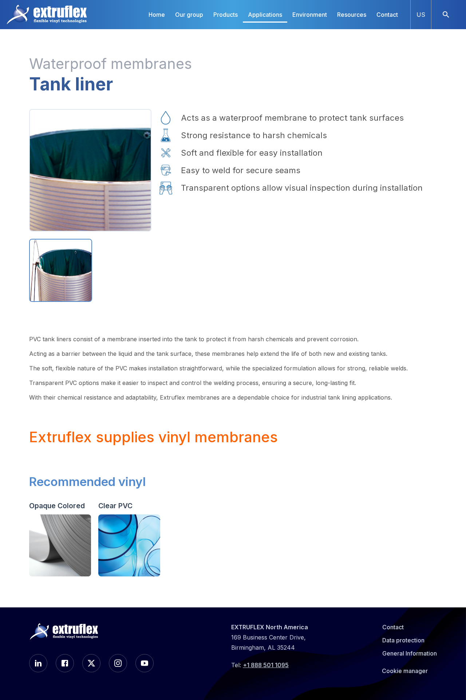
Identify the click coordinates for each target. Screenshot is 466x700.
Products (225, 14)
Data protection (403, 640)
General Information (409, 653)
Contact (387, 14)
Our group (189, 14)
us (420, 14)
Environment (309, 14)
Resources (351, 14)
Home (157, 14)
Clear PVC (115, 505)
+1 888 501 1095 (266, 665)
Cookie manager (405, 670)
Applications (265, 14)
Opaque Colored (57, 505)
